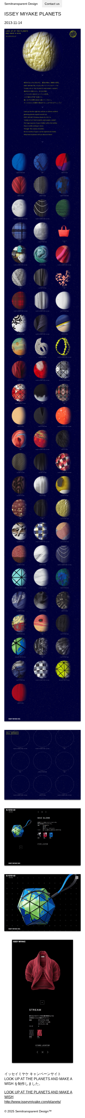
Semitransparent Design (21, 3)
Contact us (52, 3)
